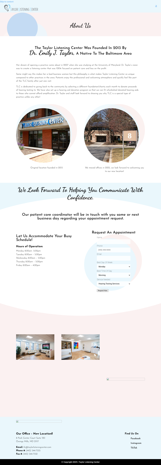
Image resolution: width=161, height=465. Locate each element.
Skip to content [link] (6, 2)
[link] (21, 8)
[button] (156, 5)
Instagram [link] (136, 443)
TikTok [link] (134, 448)
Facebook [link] (135, 439)
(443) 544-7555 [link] (33, 451)
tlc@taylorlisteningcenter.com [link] (37, 447)
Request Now (102, 291)
